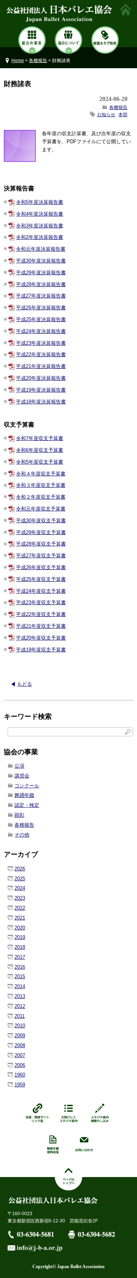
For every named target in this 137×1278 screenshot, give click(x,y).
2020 (19, 928)
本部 (122, 114)
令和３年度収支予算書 (40, 485)
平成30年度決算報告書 (41, 261)
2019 (19, 937)
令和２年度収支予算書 (40, 497)
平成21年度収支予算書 (41, 626)
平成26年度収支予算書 (41, 567)
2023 (19, 898)
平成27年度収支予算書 (41, 555)
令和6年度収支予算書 (39, 450)
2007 (19, 1055)
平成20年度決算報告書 (41, 378)
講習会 (21, 776)
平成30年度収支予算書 (41, 520)
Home (17, 60)
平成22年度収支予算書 (41, 614)
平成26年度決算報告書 (41, 307)
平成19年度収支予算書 (41, 650)
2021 (19, 918)
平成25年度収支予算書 (41, 579)
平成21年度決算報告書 (41, 366)
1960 (19, 1075)
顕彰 (19, 815)
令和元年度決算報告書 (40, 249)
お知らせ (106, 114)
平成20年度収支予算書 (41, 638)
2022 (19, 908)
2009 (19, 1035)
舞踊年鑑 (24, 795)
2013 (19, 996)
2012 (19, 1006)
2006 (19, 1065)
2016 (19, 967)
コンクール (26, 786)
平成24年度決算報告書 (41, 331)
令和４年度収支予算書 (40, 474)
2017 (19, 957)
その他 (21, 835)
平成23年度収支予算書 (41, 602)
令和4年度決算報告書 (39, 214)
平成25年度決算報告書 (41, 319)
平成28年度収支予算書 (41, 544)
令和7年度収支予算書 (39, 438)
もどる (24, 684)
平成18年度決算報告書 (41, 402)
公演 (19, 766)
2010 (19, 1025)
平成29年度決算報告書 (41, 272)
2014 (19, 986)
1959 (19, 1085)
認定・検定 (26, 805)
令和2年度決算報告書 (39, 237)
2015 (19, 976)
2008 (19, 1045)
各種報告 (38, 60)
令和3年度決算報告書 (39, 226)
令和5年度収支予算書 (39, 462)
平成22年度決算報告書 (41, 354)
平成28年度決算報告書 (41, 284)
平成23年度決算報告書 (41, 343)
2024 (19, 888)
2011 (19, 1016)
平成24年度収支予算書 (41, 591)
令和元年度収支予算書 (40, 509)
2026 (19, 869)
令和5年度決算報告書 (39, 202)
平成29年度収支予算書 (41, 532)
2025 (19, 878)
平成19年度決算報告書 (41, 390)
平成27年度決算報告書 (41, 296)
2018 (19, 947)
